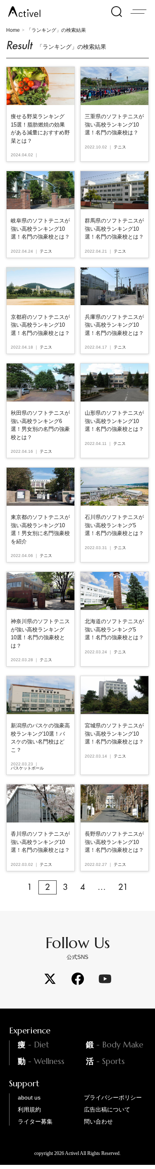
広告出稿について (107, 1109)
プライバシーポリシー (113, 1097)
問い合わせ (98, 1121)
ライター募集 (35, 1121)
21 (123, 887)
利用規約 (29, 1109)
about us (29, 1097)
